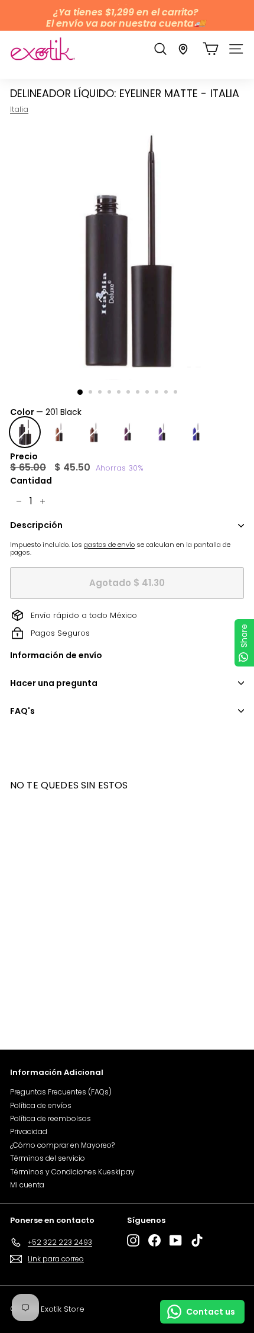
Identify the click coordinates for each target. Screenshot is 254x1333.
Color (46, 412)
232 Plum (127, 432)
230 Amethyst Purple (162, 432)
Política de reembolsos (50, 1118)
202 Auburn (93, 432)
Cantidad (31, 481)
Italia (19, 109)
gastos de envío (109, 544)
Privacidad (28, 1131)
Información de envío (56, 655)
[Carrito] (210, 48)
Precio (24, 457)
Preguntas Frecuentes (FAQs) (61, 1092)
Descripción (36, 525)
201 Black (25, 432)
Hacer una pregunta (53, 683)
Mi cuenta (27, 1185)
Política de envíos (40, 1105)
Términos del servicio (47, 1158)
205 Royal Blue (196, 432)
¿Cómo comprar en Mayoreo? (62, 1145)
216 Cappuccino (59, 432)
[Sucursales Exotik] (183, 49)
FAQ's (22, 711)
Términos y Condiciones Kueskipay (72, 1172)
